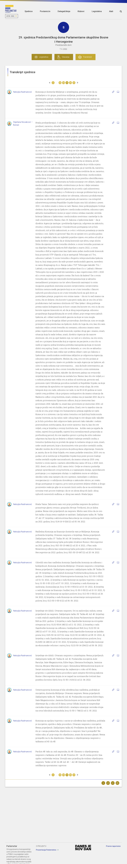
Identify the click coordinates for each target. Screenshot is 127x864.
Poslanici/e (45, 11)
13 (60, 83)
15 (67, 83)
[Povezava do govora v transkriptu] (113, 92)
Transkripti (87, 57)
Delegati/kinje (64, 11)
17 (74, 83)
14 (63, 83)
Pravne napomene (113, 846)
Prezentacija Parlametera (46, 850)
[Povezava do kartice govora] (118, 92)
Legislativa (97, 11)
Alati (111, 11)
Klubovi (81, 11)
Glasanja (65, 57)
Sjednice (28, 11)
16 (70, 83)
